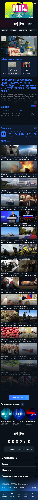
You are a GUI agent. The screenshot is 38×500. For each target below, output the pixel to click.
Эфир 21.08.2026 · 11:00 (27, 259)
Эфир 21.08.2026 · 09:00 (9, 275)
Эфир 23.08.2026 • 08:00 (27, 209)
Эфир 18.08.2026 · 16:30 (27, 342)
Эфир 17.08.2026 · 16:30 (27, 375)
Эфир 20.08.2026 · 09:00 (9, 308)
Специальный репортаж (30, 421)
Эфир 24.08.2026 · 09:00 (27, 176)
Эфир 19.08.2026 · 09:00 (9, 342)
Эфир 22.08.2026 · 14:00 (27, 226)
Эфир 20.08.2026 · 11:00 (27, 292)
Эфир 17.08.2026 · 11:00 (27, 391)
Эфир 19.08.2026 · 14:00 (9, 325)
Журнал (6, 470)
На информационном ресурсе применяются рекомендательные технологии (15, 484)
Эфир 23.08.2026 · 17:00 (9, 193)
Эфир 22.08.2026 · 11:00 (9, 242)
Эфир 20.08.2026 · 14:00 (9, 292)
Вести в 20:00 (18, 421)
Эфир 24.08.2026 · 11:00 (9, 176)
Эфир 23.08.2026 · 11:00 (9, 209)
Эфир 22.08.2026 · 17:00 (9, 226)
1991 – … (13, 110)
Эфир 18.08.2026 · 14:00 (9, 358)
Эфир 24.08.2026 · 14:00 (27, 159)
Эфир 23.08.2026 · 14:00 (27, 193)
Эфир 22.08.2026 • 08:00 (27, 242)
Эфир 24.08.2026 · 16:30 (9, 159)
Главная (4, 30)
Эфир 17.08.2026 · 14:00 (9, 391)
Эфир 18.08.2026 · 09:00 (9, 375)
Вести (32, 30)
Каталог (13, 30)
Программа (23, 30)
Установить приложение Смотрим (19, 449)
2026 (9, 141)
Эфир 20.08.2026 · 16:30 (27, 275)
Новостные (5, 113)
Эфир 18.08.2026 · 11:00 (27, 358)
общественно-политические (11, 114)
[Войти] (29, 24)
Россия (20, 110)
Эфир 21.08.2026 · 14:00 (9, 259)
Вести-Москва (6, 421)
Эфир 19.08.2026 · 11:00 (27, 325)
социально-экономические (11, 116)
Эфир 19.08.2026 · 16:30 (27, 308)
